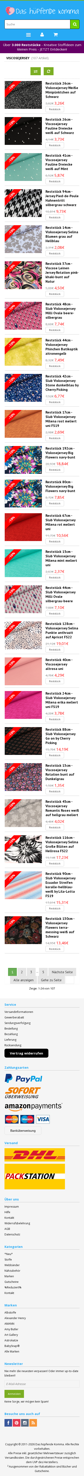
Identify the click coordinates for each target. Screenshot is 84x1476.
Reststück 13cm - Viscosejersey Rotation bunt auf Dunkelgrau (59, 772)
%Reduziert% (13, 1287)
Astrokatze (11, 1340)
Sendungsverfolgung (17, 1023)
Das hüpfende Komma (49, 1444)
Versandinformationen (18, 1012)
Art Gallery (11, 1335)
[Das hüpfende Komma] (42, 11)
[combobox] (42, 24)
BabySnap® (11, 1346)
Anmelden (14, 1393)
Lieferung (10, 1040)
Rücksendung (12, 1045)
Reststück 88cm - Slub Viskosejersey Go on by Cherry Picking (60, 736)
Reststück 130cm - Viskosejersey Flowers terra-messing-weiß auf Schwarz (59, 927)
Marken (9, 1276)
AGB (7, 1229)
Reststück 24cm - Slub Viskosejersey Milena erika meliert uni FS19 (61, 700)
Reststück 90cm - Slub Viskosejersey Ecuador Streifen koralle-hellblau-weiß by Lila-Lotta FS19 (60, 884)
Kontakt (9, 1218)
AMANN (9, 1324)
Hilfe (7, 1212)
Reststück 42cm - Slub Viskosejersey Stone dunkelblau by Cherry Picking (61, 383)
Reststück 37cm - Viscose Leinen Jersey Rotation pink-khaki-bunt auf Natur (62, 272)
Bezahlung (11, 1034)
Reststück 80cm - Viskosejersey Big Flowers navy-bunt (60, 486)
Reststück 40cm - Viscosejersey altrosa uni (58, 664)
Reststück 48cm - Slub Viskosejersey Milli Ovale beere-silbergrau (60, 311)
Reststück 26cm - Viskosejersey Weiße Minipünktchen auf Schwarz (61, 90)
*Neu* (8, 1254)
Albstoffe (10, 1312)
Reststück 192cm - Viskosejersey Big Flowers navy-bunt (60, 452)
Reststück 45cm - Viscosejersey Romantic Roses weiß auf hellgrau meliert (62, 808)
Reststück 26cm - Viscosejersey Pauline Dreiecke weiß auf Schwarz (59, 126)
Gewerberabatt (14, 1017)
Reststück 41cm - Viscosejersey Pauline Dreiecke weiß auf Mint (58, 162)
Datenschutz (12, 1234)
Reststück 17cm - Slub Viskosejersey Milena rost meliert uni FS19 (61, 419)
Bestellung (11, 1028)
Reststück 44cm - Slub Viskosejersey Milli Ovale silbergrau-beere (60, 594)
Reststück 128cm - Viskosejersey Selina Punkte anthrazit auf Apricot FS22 (61, 630)
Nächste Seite (62, 972)
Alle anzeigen (23, 980)
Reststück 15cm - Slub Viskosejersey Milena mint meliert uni (61, 558)
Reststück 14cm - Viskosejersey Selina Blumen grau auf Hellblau (61, 234)
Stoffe (8, 1259)
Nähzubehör (12, 1271)
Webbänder (12, 1265)
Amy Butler (11, 1329)
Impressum (11, 1206)
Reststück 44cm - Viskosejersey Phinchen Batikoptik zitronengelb (61, 347)
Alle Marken (11, 1351)
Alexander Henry (15, 1318)
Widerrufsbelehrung (17, 1223)
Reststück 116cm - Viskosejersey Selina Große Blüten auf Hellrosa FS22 (61, 844)
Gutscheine (11, 1282)
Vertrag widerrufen (26, 1053)
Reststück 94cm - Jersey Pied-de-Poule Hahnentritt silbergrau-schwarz (62, 198)
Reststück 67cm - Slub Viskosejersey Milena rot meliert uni (60, 522)
